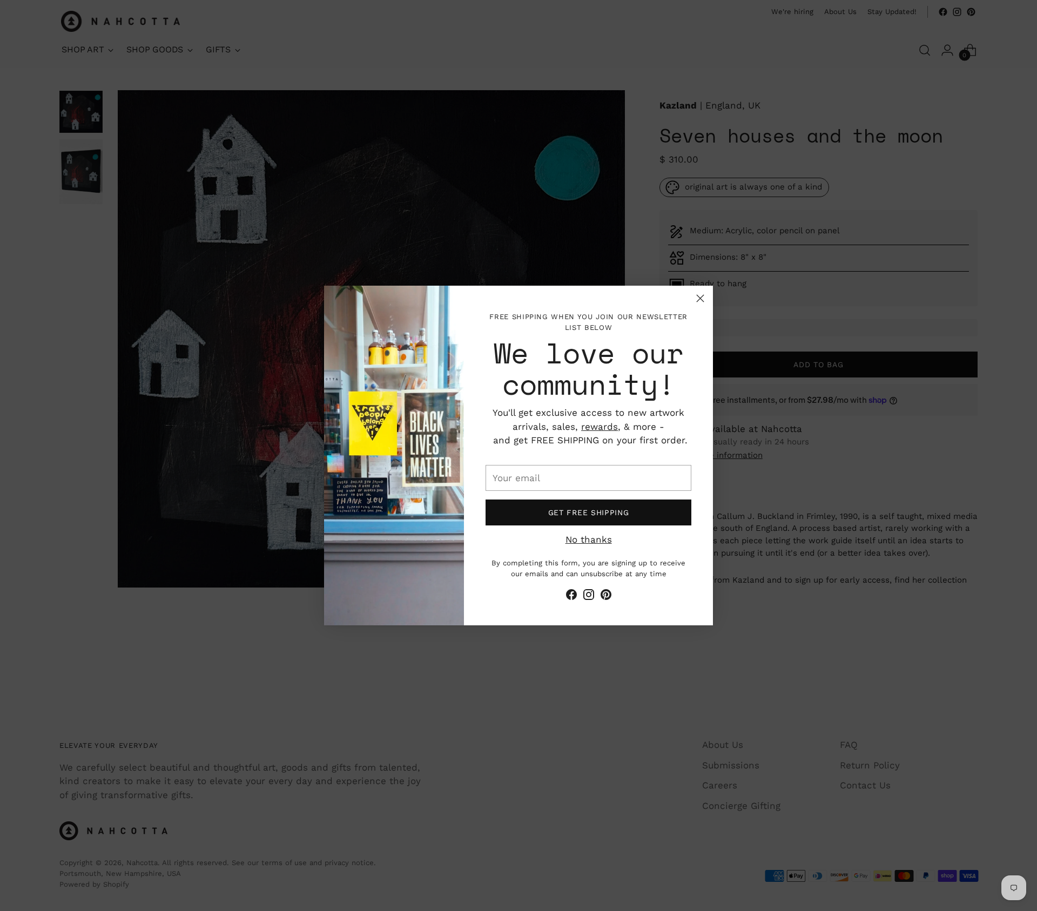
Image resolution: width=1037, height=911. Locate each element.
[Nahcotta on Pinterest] (606, 596)
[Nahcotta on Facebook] (571, 596)
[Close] (700, 298)
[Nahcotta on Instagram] (588, 596)
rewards (599, 426)
